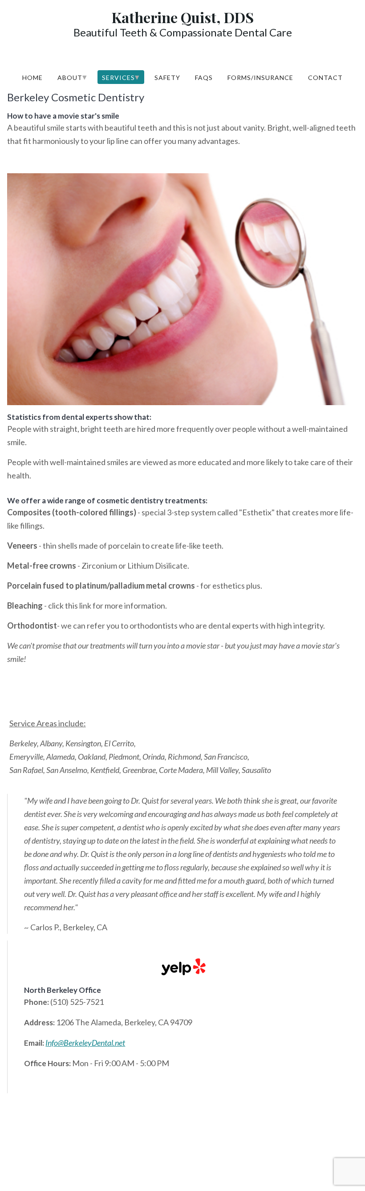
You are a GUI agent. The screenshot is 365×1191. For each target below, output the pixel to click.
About (72, 77)
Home (32, 77)
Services (121, 77)
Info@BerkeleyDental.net (85, 1043)
